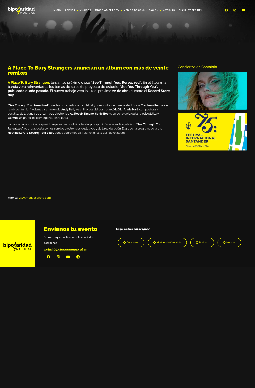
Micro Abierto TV (107, 10)
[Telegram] (78, 256)
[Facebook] (226, 10)
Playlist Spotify (190, 10)
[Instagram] (235, 10)
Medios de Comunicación (141, 10)
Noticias (169, 10)
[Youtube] (243, 10)
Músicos (85, 10)
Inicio (57, 10)
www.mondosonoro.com (35, 197)
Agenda (70, 10)
